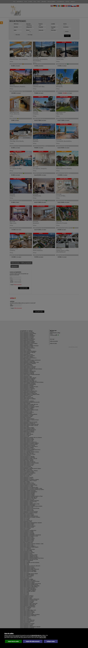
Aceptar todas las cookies (13, 641)
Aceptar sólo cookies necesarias (33, 641)
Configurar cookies (51, 641)
